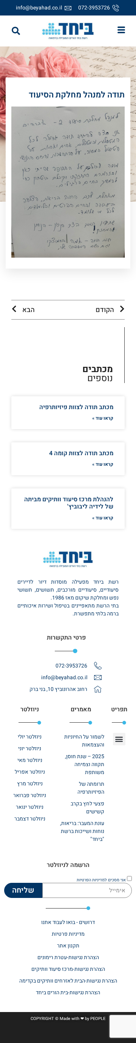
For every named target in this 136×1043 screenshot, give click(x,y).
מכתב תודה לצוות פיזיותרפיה (76, 407)
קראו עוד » (102, 418)
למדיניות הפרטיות (92, 879)
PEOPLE (97, 1018)
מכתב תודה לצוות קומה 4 (81, 453)
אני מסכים (101, 879)
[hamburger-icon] (121, 31)
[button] (15, 31)
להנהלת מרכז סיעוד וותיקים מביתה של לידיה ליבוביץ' (68, 503)
